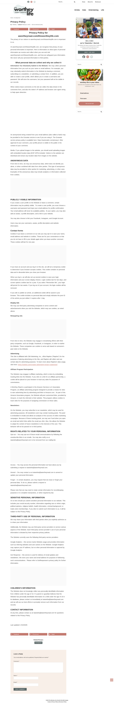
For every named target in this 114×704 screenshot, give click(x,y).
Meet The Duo (90, 52)
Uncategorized (38, 642)
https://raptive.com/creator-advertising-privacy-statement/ (37, 364)
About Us (90, 1)
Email (15, 682)
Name (15, 675)
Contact (49, 701)
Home (83, 1)
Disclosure (98, 1)
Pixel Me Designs (64, 700)
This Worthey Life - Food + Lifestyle (23, 10)
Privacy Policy (55, 701)
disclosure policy (39, 24)
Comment (16, 661)
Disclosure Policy (63, 701)
